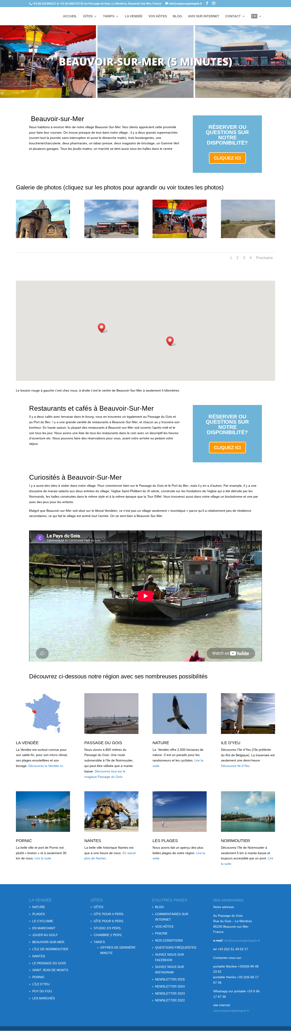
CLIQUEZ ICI (227, 157)
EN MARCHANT (43, 928)
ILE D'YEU (230, 743)
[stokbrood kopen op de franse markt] (180, 237)
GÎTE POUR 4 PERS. (109, 914)
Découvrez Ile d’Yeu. (236, 766)
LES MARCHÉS (43, 998)
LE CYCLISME (42, 921)
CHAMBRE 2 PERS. (108, 935)
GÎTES (88, 16)
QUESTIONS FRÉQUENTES (175, 947)
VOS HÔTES (157, 16)
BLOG (177, 16)
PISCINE (161, 933)
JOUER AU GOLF (45, 935)
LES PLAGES (165, 840)
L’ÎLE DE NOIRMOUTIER (50, 949)
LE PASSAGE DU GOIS (49, 963)
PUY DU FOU (42, 991)
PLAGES (38, 914)
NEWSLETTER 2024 (170, 986)
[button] (103, 328)
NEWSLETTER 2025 (170, 979)
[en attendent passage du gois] (111, 237)
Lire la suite (43, 858)
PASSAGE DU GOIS (103, 743)
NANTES (92, 840)
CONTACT (233, 16)
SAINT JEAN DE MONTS (50, 970)
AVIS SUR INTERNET (203, 16)
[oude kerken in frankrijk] (43, 237)
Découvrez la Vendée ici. (46, 766)
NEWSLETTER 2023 (170, 993)
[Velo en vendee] (248, 237)
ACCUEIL (70, 16)
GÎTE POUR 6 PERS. (109, 921)
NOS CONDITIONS (169, 940)
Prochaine (264, 258)
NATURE (161, 743)
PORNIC (24, 840)
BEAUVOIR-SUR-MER (48, 942)
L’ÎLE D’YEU (41, 984)
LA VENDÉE (134, 16)
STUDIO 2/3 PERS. (107, 928)
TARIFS (108, 16)
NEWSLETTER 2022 (170, 1000)
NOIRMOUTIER (235, 840)
